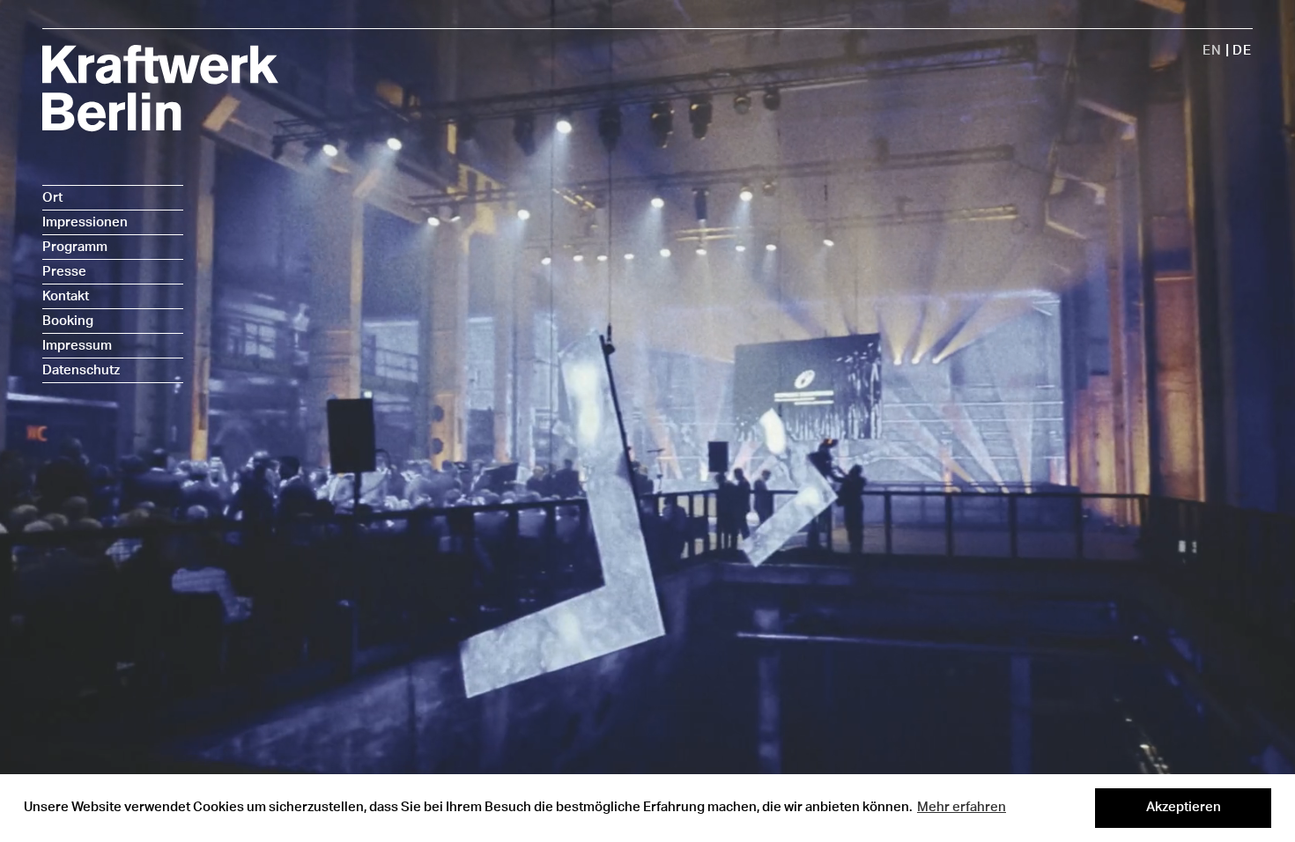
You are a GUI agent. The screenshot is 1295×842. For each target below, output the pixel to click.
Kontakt (65, 296)
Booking (67, 321)
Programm (74, 247)
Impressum (77, 345)
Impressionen (85, 222)
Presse (64, 271)
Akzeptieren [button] (1183, 807)
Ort (52, 197)
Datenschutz (81, 370)
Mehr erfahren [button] (961, 807)
